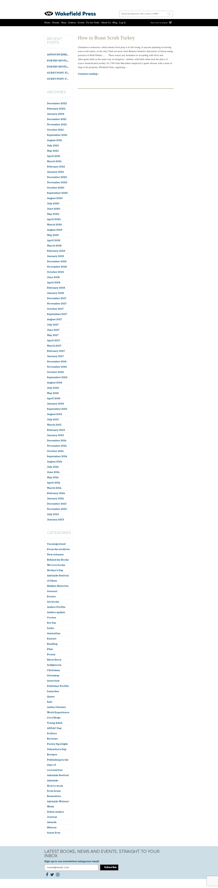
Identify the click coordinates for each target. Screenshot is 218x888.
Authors (72, 22)
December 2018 (56, 261)
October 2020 (55, 187)
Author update (56, 612)
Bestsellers (54, 796)
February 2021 (56, 166)
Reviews (52, 738)
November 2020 (57, 182)
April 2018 (53, 282)
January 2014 (55, 498)
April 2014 (53, 482)
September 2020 (57, 193)
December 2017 (56, 298)
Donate (55, 22)
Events (81, 22)
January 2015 (55, 435)
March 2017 (54, 345)
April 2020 (54, 219)
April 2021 (53, 156)
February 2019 (56, 251)
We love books (56, 565)
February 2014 (56, 493)
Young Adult (54, 723)
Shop (63, 22)
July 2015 (53, 419)
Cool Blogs (53, 717)
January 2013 (55, 519)
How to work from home (55, 788)
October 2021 (55, 129)
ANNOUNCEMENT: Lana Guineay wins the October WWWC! (58, 54)
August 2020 (55, 198)
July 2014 (53, 467)
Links (50, 628)
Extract (51, 638)
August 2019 (54, 230)
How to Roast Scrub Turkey (106, 38)
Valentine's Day (57, 749)
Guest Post (53, 832)
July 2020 (53, 203)
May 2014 (52, 477)
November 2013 (57, 509)
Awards (51, 822)
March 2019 (54, 245)
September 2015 (57, 409)
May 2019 (53, 235)
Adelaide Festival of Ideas (58, 578)
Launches (53, 691)
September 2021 (57, 135)
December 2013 (56, 504)
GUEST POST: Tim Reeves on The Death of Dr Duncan (58, 73)
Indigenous (54, 665)
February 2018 (56, 288)
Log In (122, 22)
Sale (49, 702)
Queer (51, 696)
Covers (51, 617)
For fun (51, 623)
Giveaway (53, 675)
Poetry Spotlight (57, 744)
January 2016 (55, 403)
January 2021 (55, 172)
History (52, 827)
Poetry (51, 654)
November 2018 (57, 266)
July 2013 (53, 514)
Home (47, 22)
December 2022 (57, 103)
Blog (115, 22)
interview (53, 681)
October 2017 (55, 309)
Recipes (52, 754)
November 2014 (57, 446)
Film (50, 649)
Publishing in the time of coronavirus (57, 765)
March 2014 (54, 488)
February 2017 (56, 351)
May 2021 (53, 151)
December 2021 (57, 119)
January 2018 (55, 293)
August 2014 (54, 461)
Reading (52, 644)
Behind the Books (58, 560)
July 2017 (53, 324)
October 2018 (55, 272)
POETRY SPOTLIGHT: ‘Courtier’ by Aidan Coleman (58, 60)
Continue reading (87, 74)
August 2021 (54, 140)
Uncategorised (56, 544)
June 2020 (53, 209)
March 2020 (54, 224)
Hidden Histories (58, 586)
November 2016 (57, 367)
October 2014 (55, 451)
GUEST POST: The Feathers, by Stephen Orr (58, 79)
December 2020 (57, 177)
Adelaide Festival (58, 775)
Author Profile (56, 607)
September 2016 (57, 377)
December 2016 (57, 361)
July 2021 (53, 145)
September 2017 (57, 314)
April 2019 (53, 240)
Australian (53, 633)
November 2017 (57, 303)
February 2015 (56, 430)
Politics (52, 733)
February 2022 (56, 108)
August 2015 (54, 414)
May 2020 (53, 214)
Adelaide (52, 780)
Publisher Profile (58, 686)
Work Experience (58, 712)
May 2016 (53, 393)
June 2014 (53, 472)
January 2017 (55, 356)
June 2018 (53, 277)
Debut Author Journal (55, 814)
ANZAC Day (54, 728)
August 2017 (54, 319)
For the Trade (92, 22)
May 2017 (53, 335)
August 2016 (54, 382)
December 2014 (56, 440)
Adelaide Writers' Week (58, 804)
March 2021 (54, 161)
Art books (53, 602)
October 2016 (55, 372)
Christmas (53, 670)
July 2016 (53, 388)
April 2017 (53, 340)
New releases (55, 554)
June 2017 (53, 330)
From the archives (58, 549)
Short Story (54, 659)
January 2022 (55, 114)
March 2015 (54, 424)
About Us (106, 22)
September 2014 (57, 456)
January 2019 (55, 256)
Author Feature (56, 707)
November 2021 (57, 124)
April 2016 (53, 398)
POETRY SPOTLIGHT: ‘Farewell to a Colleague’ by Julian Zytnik (58, 66)
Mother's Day (55, 570)
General (52, 591)
